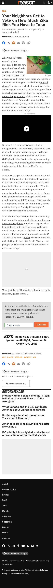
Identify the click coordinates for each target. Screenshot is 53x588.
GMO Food (27, 357)
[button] (50, 2)
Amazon (6, 537)
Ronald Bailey (7, 36)
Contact (5, 527)
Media (5, 532)
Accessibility (30, 561)
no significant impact (32, 207)
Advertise (6, 516)
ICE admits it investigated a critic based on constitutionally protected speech (26, 433)
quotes (27, 237)
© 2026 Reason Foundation (13, 561)
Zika (4, 11)
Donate (5, 510)
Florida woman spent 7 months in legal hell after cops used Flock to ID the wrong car (26, 398)
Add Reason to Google (16, 50)
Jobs (4, 505)
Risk (34, 357)
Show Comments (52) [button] (17, 383)
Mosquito (18, 357)
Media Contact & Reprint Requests (17, 376)
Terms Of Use (7, 564)
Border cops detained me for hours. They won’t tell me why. (23, 416)
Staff (4, 500)
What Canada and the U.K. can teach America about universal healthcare (24, 408)
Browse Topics (9, 489)
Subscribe (41, 324)
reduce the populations (13, 96)
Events (5, 494)
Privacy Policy (42, 561)
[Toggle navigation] (3, 3)
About (5, 483)
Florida (10, 357)
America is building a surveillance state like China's (25, 425)
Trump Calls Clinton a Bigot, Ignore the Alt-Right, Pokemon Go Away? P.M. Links (26, 340)
